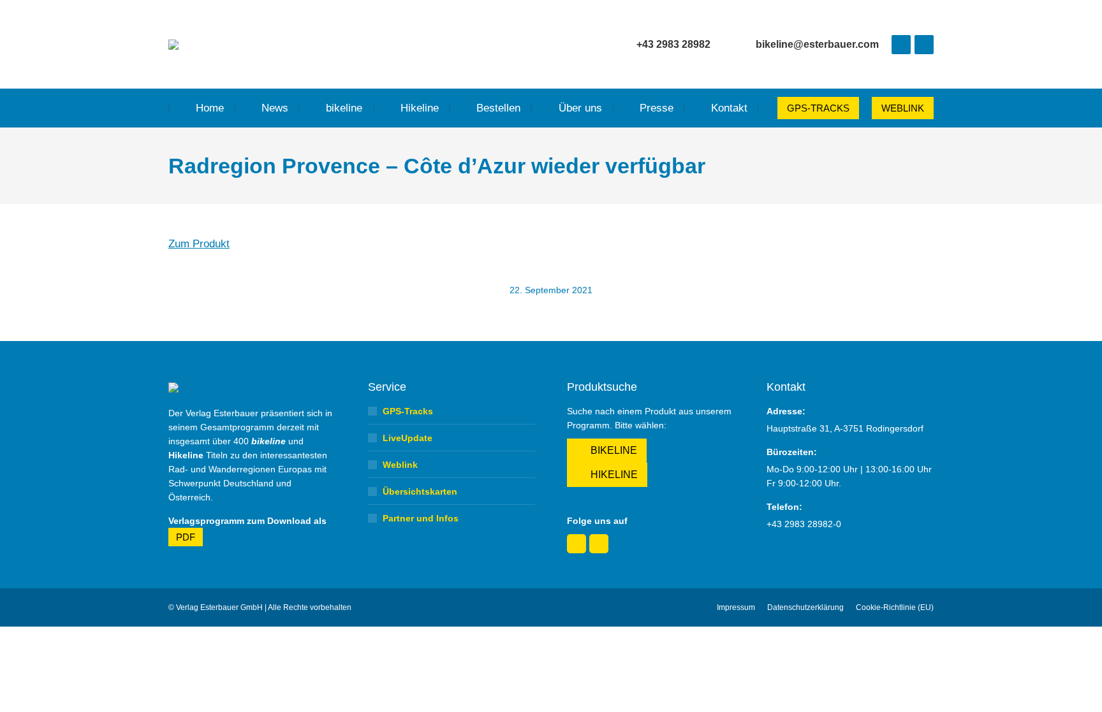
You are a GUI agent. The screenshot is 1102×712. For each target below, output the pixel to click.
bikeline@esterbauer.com (817, 44)
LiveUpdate (407, 438)
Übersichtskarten (420, 491)
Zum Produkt (199, 244)
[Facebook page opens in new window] (901, 44)
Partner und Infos (421, 518)
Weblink (400, 465)
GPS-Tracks (408, 411)
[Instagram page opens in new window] (924, 44)
